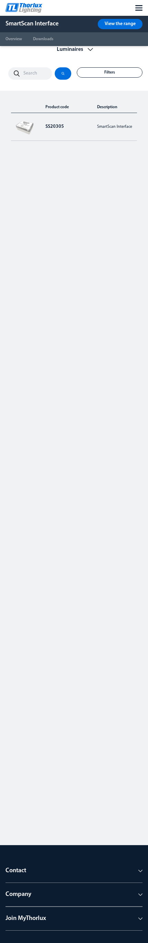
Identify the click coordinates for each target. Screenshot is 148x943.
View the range (120, 23)
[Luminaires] (74, 49)
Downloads (43, 39)
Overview (14, 39)
